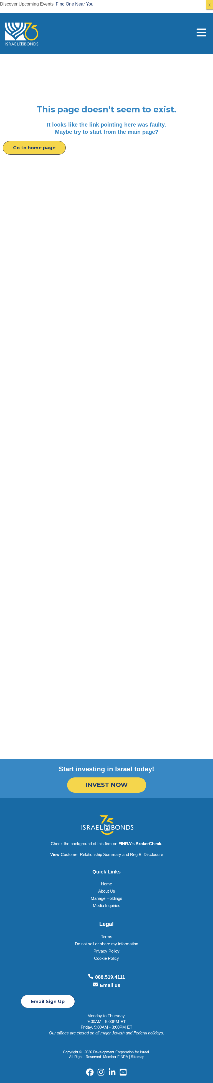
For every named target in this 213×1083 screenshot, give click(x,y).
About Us (106, 891)
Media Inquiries (106, 905)
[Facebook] (90, 1072)
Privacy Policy (106, 951)
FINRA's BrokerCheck (139, 844)
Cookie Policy (106, 958)
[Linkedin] (112, 1072)
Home (106, 884)
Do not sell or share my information (106, 944)
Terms (106, 937)
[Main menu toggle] (201, 33)
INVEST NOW (106, 785)
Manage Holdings (106, 898)
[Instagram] (101, 1072)
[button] (34, 147)
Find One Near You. (75, 3)
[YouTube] (123, 1072)
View (55, 854)
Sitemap (137, 1057)
